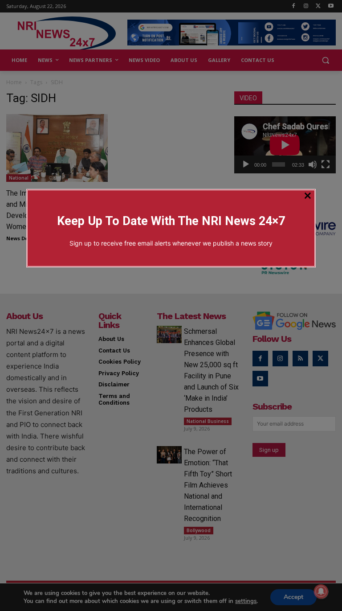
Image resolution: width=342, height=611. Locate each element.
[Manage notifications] (321, 591)
